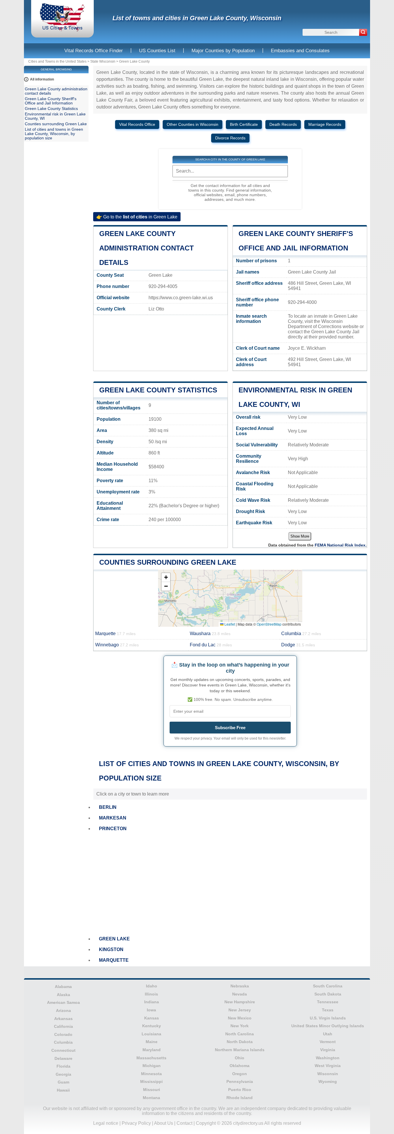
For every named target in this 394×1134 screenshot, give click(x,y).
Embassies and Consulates (300, 50)
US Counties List (157, 50)
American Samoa (63, 1002)
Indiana (151, 1002)
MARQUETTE (114, 960)
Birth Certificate (244, 124)
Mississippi (151, 1081)
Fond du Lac (211, 644)
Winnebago (117, 644)
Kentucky (151, 1025)
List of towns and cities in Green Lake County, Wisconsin (196, 18)
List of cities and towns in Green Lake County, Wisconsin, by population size (54, 133)
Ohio (239, 1058)
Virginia (327, 1049)
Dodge (298, 644)
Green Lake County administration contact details (146, 248)
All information (42, 79)
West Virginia (328, 1065)
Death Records (283, 124)
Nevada (239, 994)
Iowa (151, 1010)
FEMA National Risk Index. (341, 545)
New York (239, 1025)
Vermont (328, 1041)
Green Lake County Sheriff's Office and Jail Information (50, 101)
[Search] (363, 32)
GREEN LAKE (114, 938)
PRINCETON (113, 828)
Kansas (151, 1018)
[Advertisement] (230, 883)
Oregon (239, 1073)
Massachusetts (151, 1058)
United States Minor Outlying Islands (327, 1025)
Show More (299, 536)
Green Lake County (134, 61)
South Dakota (327, 994)
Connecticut (63, 1050)
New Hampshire (239, 1002)
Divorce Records (230, 138)
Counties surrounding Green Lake (167, 562)
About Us (163, 1123)
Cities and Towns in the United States (57, 61)
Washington (327, 1058)
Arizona (63, 1010)
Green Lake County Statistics (158, 390)
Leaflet (229, 624)
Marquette (115, 633)
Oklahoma (239, 1065)
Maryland (151, 1049)
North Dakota (240, 1041)
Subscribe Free (230, 727)
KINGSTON (111, 949)
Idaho (151, 986)
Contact (184, 1123)
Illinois (151, 994)
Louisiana (151, 1034)
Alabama (63, 986)
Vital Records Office (137, 124)
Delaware (63, 1058)
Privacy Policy (136, 1123)
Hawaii (63, 1090)
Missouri (151, 1089)
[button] (166, 577)
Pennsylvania (239, 1081)
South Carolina (327, 986)
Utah (327, 1034)
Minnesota (151, 1073)
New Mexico (240, 1018)
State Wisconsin (102, 61)
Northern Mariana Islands (239, 1049)
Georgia (63, 1074)
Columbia (301, 633)
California (63, 1026)
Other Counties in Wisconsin (192, 124)
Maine (151, 1041)
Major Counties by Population (223, 50)
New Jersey (239, 1010)
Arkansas (63, 1018)
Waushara (210, 633)
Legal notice (105, 1123)
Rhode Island (239, 1097)
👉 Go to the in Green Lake (136, 216)
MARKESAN (112, 817)
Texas (327, 1010)
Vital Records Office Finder (93, 50)
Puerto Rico (239, 1089)
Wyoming (327, 1081)
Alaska (63, 994)
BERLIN (108, 807)
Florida (63, 1066)
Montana (151, 1097)
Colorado (63, 1034)
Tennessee (327, 1002)
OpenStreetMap (269, 624)
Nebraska (239, 986)
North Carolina (239, 1034)
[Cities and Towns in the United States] (62, 30)
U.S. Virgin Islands (328, 1018)
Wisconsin (327, 1073)
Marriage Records (324, 124)
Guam (63, 1082)
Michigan (151, 1065)
